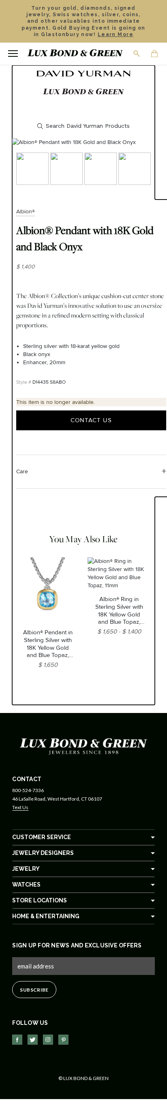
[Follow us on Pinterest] (63, 1040)
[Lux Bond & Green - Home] (75, 53)
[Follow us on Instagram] (48, 1040)
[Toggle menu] (13, 53)
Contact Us (91, 420)
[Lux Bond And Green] (83, 746)
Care (22, 471)
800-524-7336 (28, 790)
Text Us (20, 807)
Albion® (25, 211)
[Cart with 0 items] (155, 54)
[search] (83, 126)
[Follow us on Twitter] (33, 1040)
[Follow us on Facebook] (17, 1040)
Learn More (115, 34)
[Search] (137, 53)
